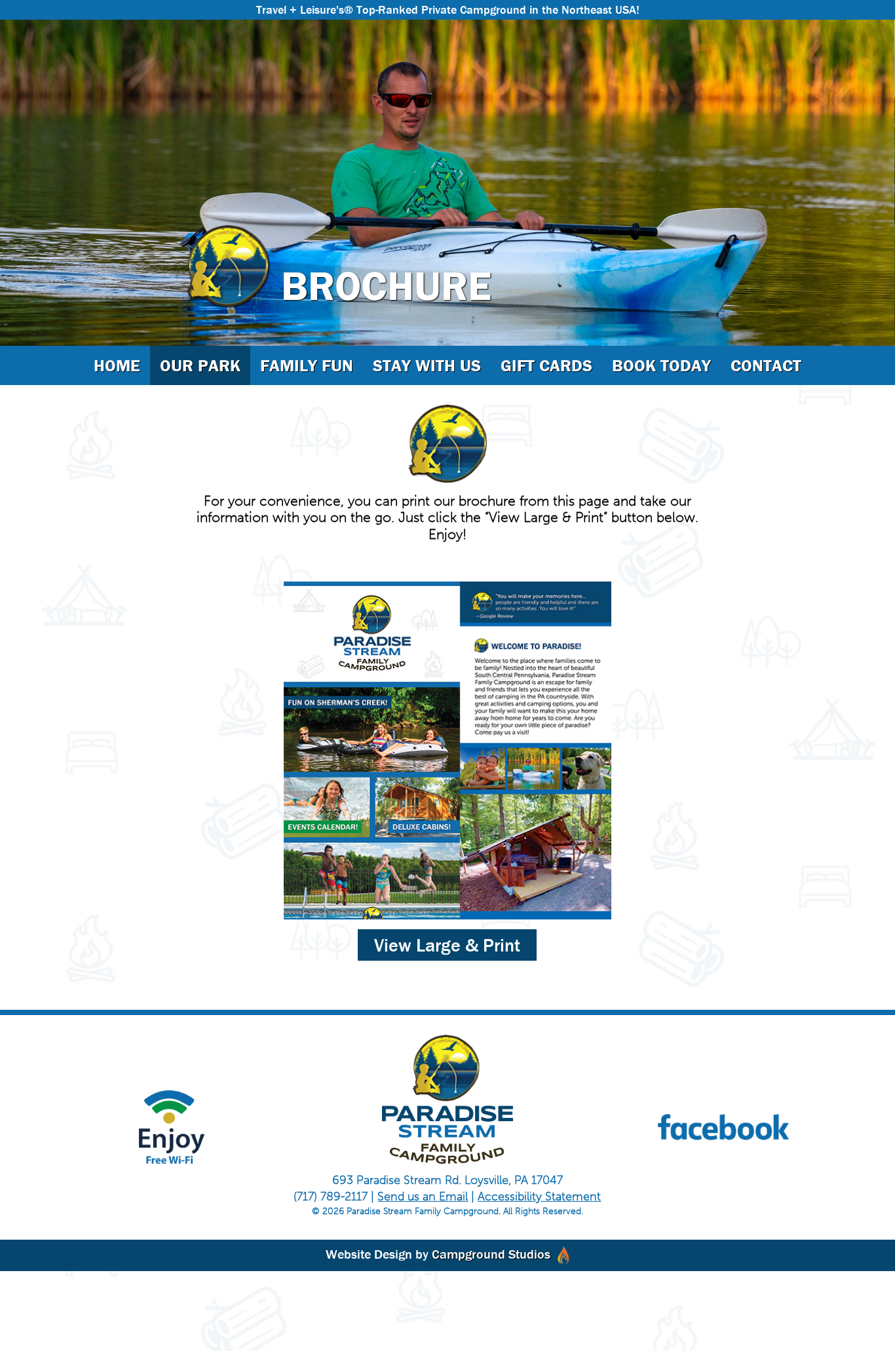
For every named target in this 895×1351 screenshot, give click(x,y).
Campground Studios (491, 1254)
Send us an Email (422, 1196)
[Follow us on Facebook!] (723, 1127)
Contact (766, 365)
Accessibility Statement (539, 1196)
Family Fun (306, 365)
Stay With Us (427, 365)
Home (117, 365)
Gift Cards (546, 365)
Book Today (661, 365)
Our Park (200, 365)
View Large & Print (447, 945)
